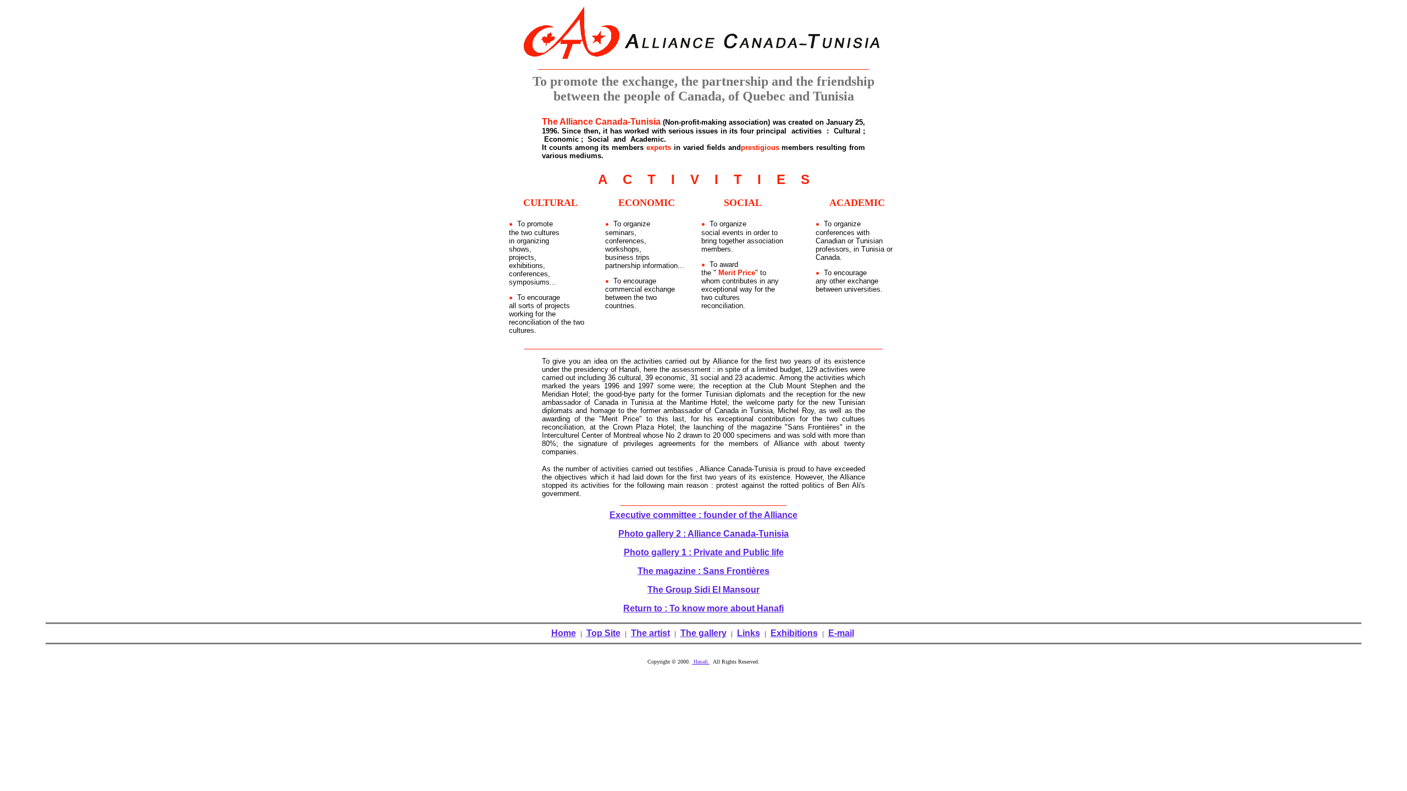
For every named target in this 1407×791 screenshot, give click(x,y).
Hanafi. (701, 662)
